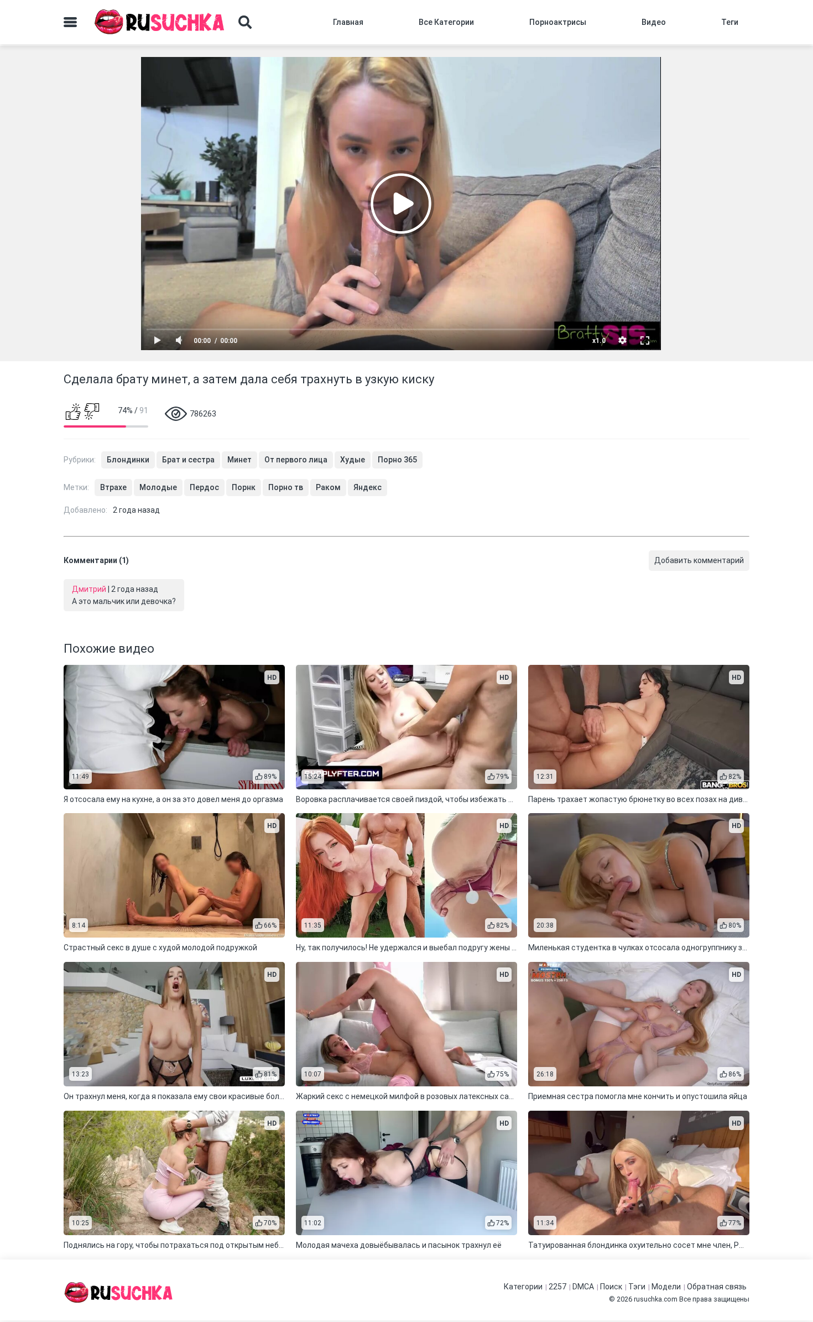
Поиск (611, 1286)
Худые (352, 459)
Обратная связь (717, 1286)
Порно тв (285, 487)
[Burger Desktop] (70, 22)
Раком (328, 487)
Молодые (158, 487)
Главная (348, 22)
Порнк (244, 487)
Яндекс (367, 487)
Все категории (446, 22)
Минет (239, 459)
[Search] (245, 22)
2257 (557, 1286)
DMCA (583, 1286)
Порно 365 (397, 459)
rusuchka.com (656, 1299)
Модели (666, 1286)
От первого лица (295, 459)
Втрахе (113, 487)
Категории (523, 1286)
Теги (729, 22)
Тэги (636, 1286)
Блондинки (128, 459)
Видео (654, 22)
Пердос (204, 487)
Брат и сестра (188, 459)
